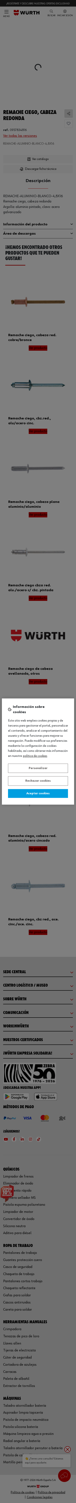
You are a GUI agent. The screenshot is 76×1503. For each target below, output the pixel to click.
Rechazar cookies (38, 780)
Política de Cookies (35, 756)
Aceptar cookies (38, 793)
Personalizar (38, 768)
